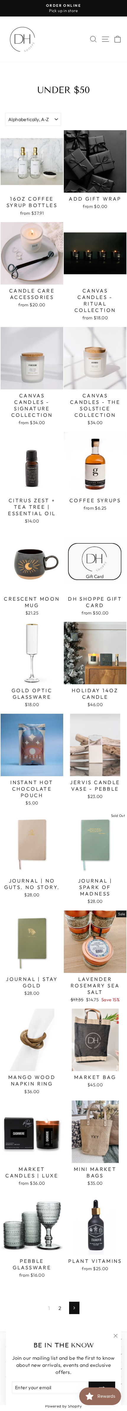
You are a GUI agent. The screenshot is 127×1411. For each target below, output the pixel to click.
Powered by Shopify (63, 1406)
